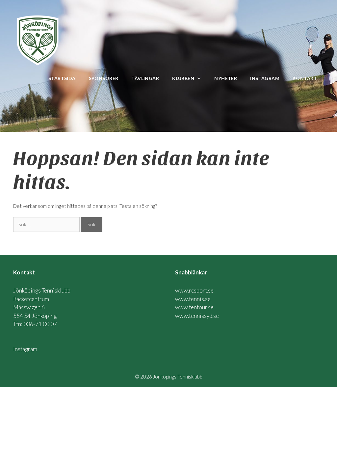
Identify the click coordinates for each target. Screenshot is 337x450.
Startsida (62, 78)
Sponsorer (103, 78)
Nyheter (225, 78)
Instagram (264, 78)
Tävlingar (145, 78)
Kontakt (305, 78)
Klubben (183, 78)
